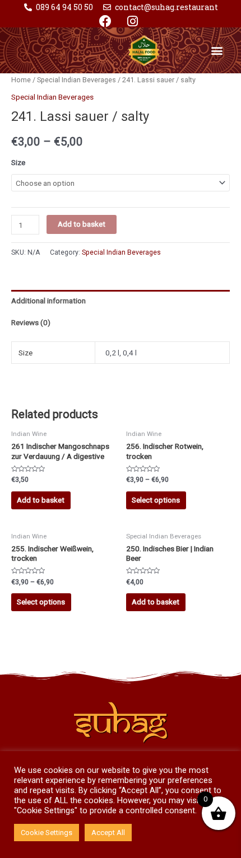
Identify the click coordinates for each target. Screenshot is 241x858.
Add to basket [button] (40, 499)
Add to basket (81, 223)
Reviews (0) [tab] (30, 322)
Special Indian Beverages (76, 80)
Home (21, 80)
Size (18, 162)
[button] (217, 50)
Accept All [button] (108, 832)
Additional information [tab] (48, 300)
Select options (156, 499)
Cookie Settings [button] (46, 832)
